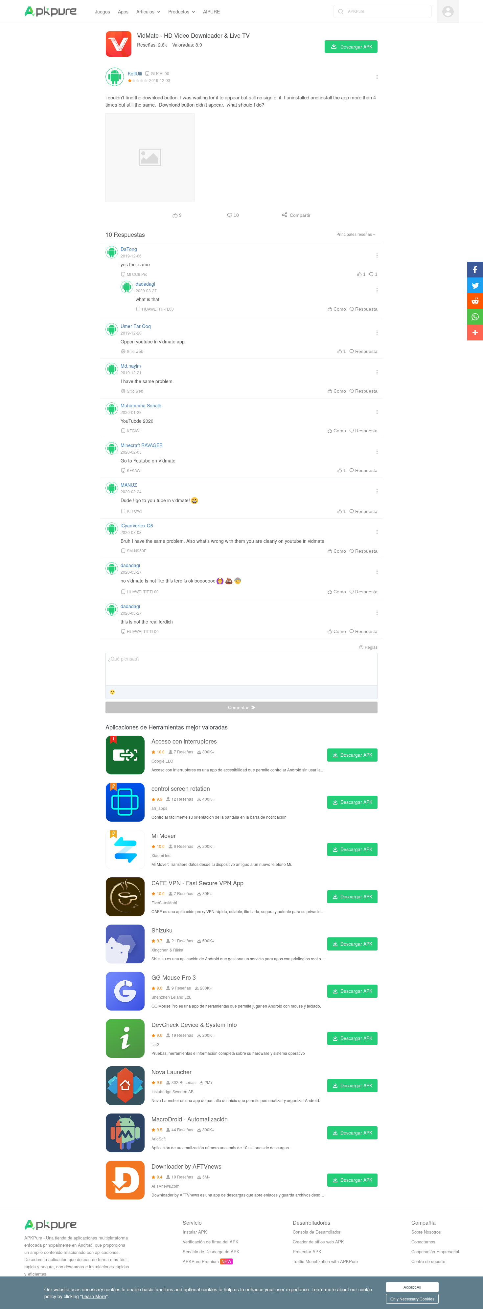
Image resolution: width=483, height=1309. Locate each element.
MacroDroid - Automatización (189, 1119)
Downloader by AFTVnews (186, 1166)
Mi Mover (163, 835)
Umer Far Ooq (136, 326)
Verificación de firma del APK (211, 1241)
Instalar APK (195, 1232)
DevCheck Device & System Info (194, 1024)
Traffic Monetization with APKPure (325, 1261)
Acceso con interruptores (184, 741)
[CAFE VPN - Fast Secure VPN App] (125, 896)
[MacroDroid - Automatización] (125, 1133)
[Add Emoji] (112, 692)
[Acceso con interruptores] (125, 755)
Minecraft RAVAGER (142, 445)
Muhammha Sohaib (141, 405)
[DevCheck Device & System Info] (125, 1038)
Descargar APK (356, 754)
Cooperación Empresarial (435, 1251)
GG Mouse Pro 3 (173, 977)
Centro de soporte (428, 1261)
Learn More (94, 1296)
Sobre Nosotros (426, 1232)
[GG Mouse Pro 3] (125, 991)
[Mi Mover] (125, 849)
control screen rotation (180, 788)
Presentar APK (307, 1251)
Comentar (239, 707)
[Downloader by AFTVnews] (125, 1180)
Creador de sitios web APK (318, 1241)
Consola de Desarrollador (316, 1232)
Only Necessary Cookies (412, 1298)
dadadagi (145, 283)
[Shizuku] (125, 944)
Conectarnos (423, 1241)
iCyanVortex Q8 (137, 525)
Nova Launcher (171, 1071)
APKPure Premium (201, 1261)
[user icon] (448, 11)
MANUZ (129, 484)
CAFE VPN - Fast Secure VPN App (197, 882)
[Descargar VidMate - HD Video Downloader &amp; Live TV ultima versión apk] (118, 44)
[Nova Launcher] (125, 1085)
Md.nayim (131, 365)
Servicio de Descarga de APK (211, 1251)
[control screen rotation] (125, 802)
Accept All (412, 1287)
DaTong (129, 249)
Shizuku (161, 930)
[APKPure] (50, 11)
